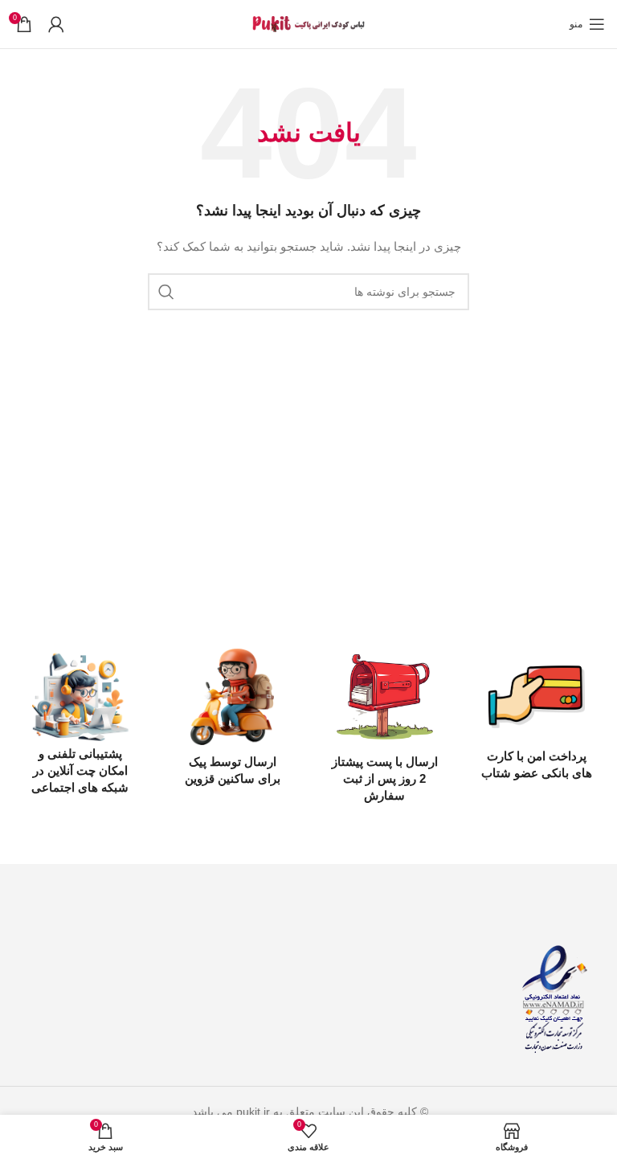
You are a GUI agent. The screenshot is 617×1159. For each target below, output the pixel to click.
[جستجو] (166, 291)
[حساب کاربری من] (56, 24)
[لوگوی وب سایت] (308, 23)
